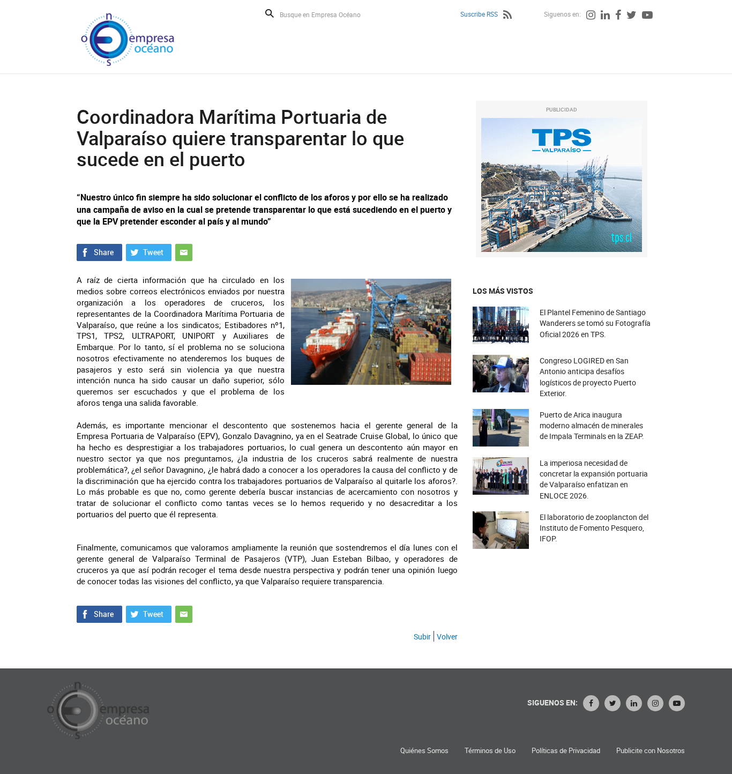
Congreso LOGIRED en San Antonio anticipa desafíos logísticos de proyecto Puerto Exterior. (588, 376)
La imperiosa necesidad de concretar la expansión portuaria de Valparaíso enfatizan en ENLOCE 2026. (594, 479)
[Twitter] (631, 16)
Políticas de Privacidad (566, 750)
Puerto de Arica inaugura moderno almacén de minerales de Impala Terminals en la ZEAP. (592, 425)
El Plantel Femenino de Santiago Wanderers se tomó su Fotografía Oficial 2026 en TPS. (595, 323)
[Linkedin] (605, 16)
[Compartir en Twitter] (148, 251)
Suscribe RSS (479, 14)
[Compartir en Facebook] (99, 251)
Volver (447, 636)
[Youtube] (647, 16)
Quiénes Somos (424, 750)
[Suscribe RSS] (507, 16)
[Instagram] (590, 16)
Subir (422, 636)
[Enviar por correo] (183, 251)
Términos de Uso (490, 750)
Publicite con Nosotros (650, 750)
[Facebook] (618, 16)
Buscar (269, 13)
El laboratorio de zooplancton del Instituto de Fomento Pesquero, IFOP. (594, 528)
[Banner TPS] (561, 185)
